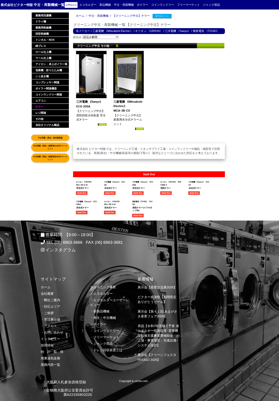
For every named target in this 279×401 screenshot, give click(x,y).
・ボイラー (98, 324)
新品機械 (105, 4)
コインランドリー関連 (48, 94)
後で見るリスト (162, 16)
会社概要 (47, 293)
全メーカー (83, 31)
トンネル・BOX (44, 39)
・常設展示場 (50, 319)
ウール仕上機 (43, 58)
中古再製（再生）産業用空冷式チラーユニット (50, 158)
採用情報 (47, 345)
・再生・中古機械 (103, 318)
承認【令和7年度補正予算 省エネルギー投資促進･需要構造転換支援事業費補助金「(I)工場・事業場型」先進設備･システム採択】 (159, 335)
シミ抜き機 (42, 76)
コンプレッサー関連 (47, 82)
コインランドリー (162, 4)
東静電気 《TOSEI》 (206, 31)
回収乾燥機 (42, 33)
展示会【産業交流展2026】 (157, 287)
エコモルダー (87, 4)
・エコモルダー (101, 293)
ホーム (80, 15)
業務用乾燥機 (43, 27)
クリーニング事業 (103, 287)
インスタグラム (60, 250)
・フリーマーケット (104, 337)
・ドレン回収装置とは (106, 350)
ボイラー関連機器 (46, 88)
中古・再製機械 (124, 4)
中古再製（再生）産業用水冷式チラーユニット (50, 147)
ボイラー (142, 4)
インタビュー (50, 339)
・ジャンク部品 (101, 343)
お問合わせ (71, 5)
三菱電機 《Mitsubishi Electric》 (112, 31)
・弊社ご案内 (50, 300)
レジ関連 (40, 112)
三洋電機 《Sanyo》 (178, 31)
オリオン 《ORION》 (148, 31)
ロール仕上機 (43, 51)
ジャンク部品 (211, 4)
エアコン (40, 100)
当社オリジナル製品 (47, 124)
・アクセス (49, 326)
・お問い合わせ (52, 332)
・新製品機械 (100, 311)
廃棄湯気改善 (50, 358)
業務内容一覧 (50, 365)
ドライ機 (40, 21)
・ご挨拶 (47, 313)
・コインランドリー (104, 331)
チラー (39, 106)
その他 (39, 118)
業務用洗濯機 (43, 15)
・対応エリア (50, 306)
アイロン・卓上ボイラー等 (51, 64)
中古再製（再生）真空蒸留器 (50, 138)
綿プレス (40, 45)
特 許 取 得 (52, 352)
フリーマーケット (188, 4)
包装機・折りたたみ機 (48, 70)
